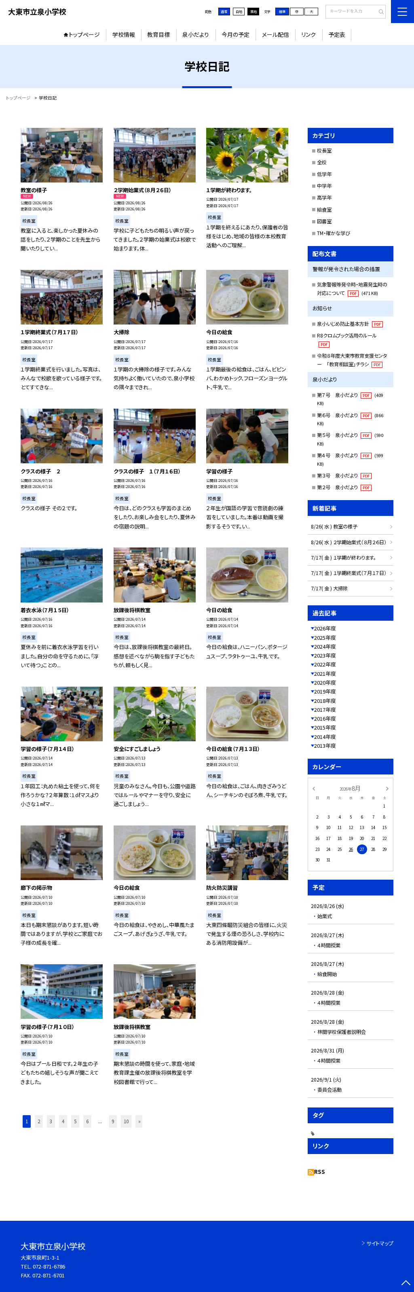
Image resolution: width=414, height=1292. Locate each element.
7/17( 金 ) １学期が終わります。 (343, 557)
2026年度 (325, 628)
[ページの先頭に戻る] (405, 1283)
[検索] (379, 12)
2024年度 (325, 646)
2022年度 (325, 664)
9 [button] (113, 1121)
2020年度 (325, 682)
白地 (239, 11)
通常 (224, 11)
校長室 (324, 150)
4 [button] (63, 1121)
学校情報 (123, 34)
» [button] (139, 1121)
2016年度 (325, 718)
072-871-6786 (49, 1266)
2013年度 (325, 745)
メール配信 (275, 34)
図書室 (324, 221)
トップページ (84, 34)
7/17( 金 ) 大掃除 (329, 588)
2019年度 (325, 691)
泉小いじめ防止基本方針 (349, 323)
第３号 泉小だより (343, 475)
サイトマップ (379, 1243)
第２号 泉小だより (343, 487)
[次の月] (387, 788)
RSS (319, 1171)
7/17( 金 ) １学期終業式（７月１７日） (349, 573)
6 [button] (87, 1121)
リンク (308, 34)
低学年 (324, 174)
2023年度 (325, 655)
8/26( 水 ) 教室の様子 (334, 526)
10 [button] (126, 1121)
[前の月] (313, 788)
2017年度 (325, 709)
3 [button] (51, 1121)
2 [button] (39, 1121)
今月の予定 (235, 34)
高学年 (324, 197)
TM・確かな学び (333, 233)
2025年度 (325, 637)
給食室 (324, 209)
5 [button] (75, 1121)
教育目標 (158, 34)
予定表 (336, 34)
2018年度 (325, 700)
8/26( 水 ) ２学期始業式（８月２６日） (349, 542)
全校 (322, 162)
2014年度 (325, 736)
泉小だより (195, 34)
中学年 (324, 185)
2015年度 (325, 727)
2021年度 (325, 673)
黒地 (253, 11)
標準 (282, 11)
